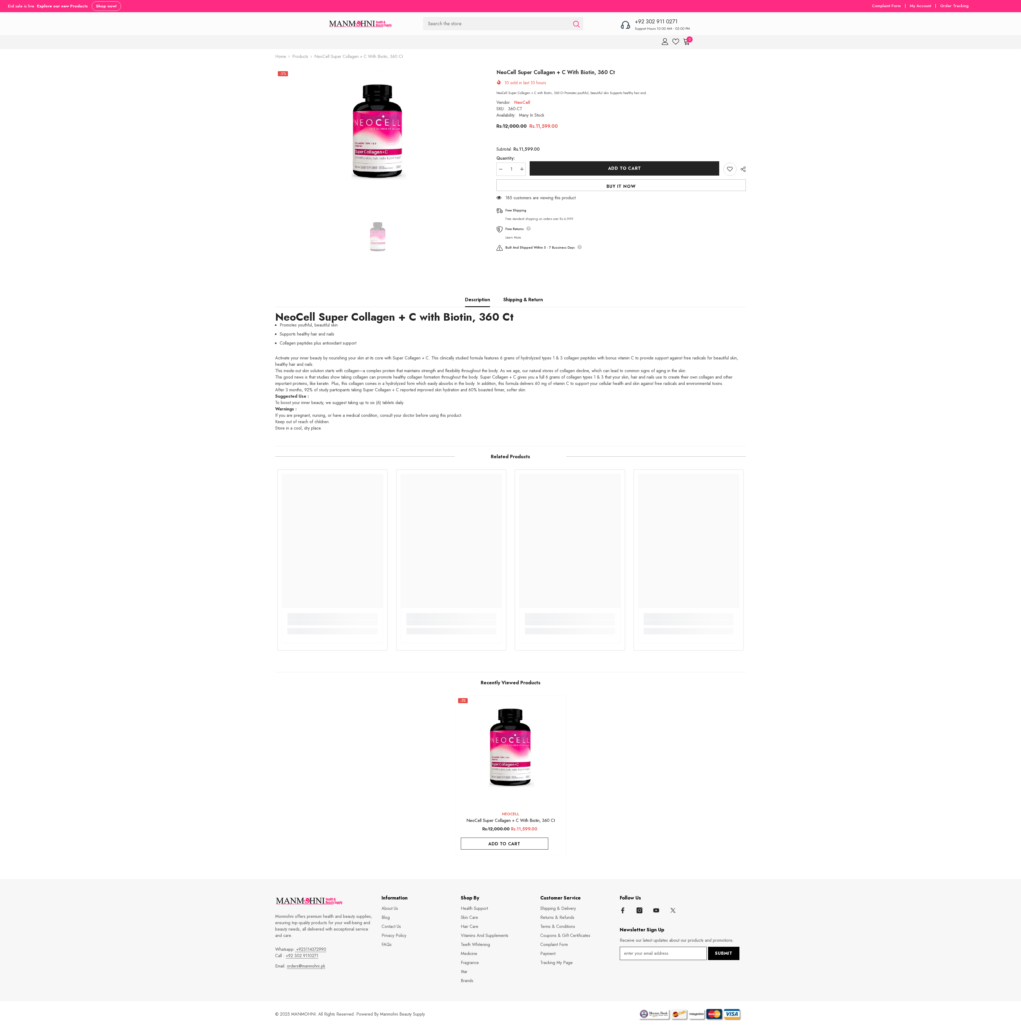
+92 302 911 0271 (656, 22)
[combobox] (496, 23)
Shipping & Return (523, 299)
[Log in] (665, 41)
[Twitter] (673, 910)
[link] (332, 622)
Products (300, 56)
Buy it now (620, 186)
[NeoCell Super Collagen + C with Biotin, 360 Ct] (510, 750)
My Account (921, 6)
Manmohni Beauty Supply (402, 1014)
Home (280, 56)
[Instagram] (639, 910)
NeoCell (522, 102)
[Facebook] (622, 910)
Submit (724, 953)
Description (477, 299)
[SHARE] (741, 169)
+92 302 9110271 (302, 956)
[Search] (503, 23)
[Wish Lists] (675, 41)
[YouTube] (656, 910)
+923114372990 (310, 949)
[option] (377, 135)
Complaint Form (886, 6)
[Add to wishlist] (730, 169)
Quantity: (505, 158)
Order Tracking (954, 6)
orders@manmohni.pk (306, 966)
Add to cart (624, 168)
